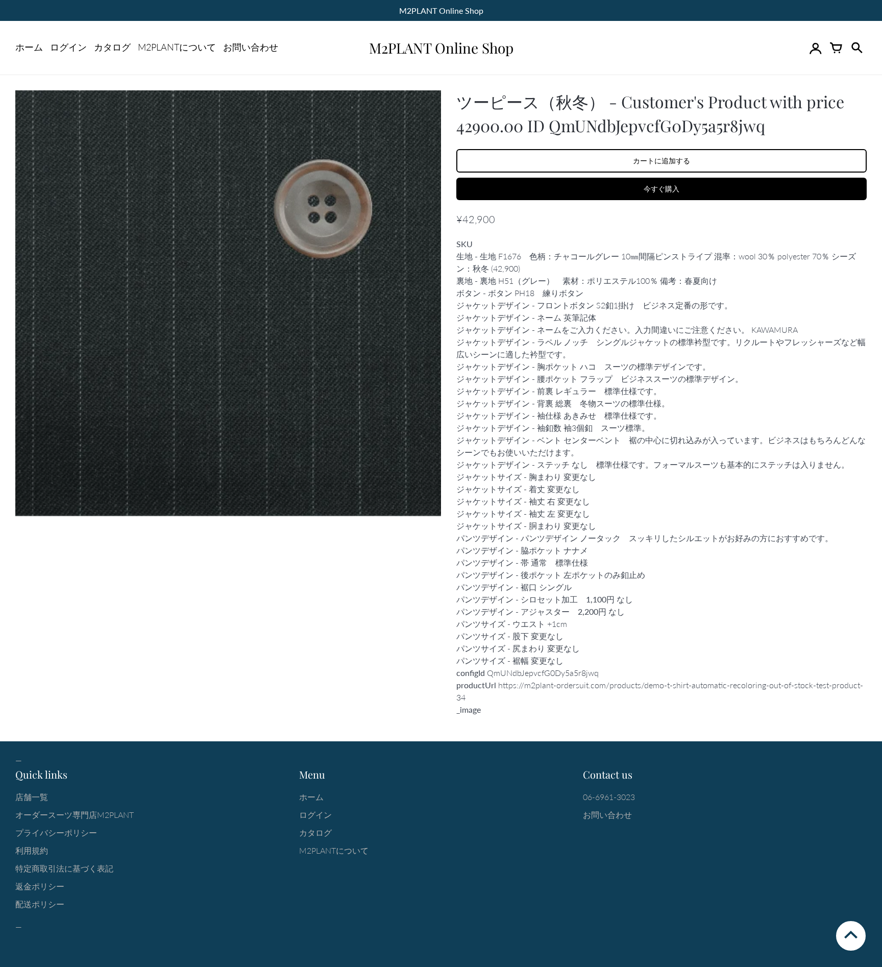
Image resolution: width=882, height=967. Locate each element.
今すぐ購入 (661, 188)
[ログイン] (815, 48)
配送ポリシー (39, 904)
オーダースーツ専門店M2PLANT (74, 814)
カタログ (112, 47)
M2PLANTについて (177, 47)
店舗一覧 (31, 797)
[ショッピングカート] (836, 48)
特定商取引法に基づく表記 (64, 868)
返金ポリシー (39, 886)
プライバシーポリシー (56, 832)
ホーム (29, 47)
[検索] (856, 48)
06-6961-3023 (609, 797)
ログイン (68, 47)
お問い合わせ (250, 47)
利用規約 (31, 850)
